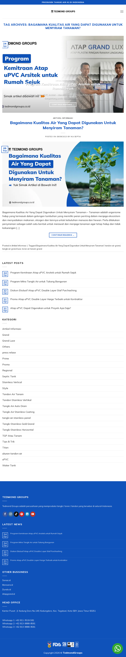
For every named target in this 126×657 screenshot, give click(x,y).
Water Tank (9, 465)
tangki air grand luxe (11, 249)
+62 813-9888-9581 (25, 626)
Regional (7, 370)
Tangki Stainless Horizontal (17, 429)
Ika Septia (76, 136)
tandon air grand (112, 245)
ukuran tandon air (12, 453)
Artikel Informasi (63, 118)
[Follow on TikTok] (16, 514)
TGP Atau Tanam (12, 435)
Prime (5, 358)
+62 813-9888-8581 (25, 623)
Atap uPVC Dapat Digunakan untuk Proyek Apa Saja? (40, 308)
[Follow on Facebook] (5, 514)
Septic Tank (9, 376)
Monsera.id (7, 584)
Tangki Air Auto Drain (14, 406)
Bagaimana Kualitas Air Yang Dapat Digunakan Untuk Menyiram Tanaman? (63, 125)
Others (6, 346)
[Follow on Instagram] (10, 514)
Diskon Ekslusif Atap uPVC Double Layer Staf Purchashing (43, 290)
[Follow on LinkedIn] (27, 514)
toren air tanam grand (32, 249)
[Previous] (8, 74)
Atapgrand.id (8, 594)
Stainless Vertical (12, 382)
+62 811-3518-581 (25, 620)
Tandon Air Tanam (13, 394)
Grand (5, 334)
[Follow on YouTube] (32, 514)
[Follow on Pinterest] (21, 514)
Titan (5, 447)
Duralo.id (6, 589)
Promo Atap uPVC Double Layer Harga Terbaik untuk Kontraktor (46, 299)
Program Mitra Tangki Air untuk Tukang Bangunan (38, 281)
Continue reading (63, 104)
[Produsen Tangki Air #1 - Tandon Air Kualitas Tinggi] (63, 11)
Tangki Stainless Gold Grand (18, 423)
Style (5, 388)
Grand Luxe (8, 340)
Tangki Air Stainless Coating (18, 411)
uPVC (5, 459)
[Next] (117, 74)
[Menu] (122, 11)
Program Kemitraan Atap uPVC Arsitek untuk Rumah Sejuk (43, 272)
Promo (6, 364)
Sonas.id (6, 580)
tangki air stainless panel (16, 417)
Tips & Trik (8, 441)
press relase (9, 352)
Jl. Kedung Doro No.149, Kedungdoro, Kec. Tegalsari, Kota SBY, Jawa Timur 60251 (56, 610)
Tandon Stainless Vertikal (16, 400)
